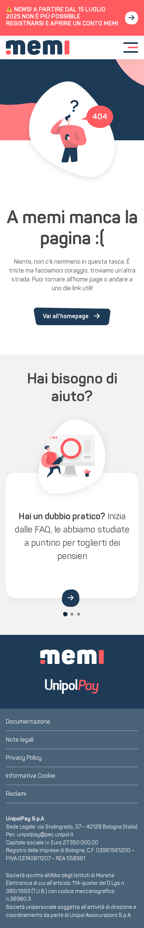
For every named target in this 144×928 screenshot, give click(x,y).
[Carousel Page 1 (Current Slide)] (65, 614)
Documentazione (28, 721)
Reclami (16, 793)
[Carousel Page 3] (78, 614)
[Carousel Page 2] (72, 614)
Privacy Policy (24, 757)
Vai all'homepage (66, 316)
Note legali (20, 739)
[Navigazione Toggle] (130, 47)
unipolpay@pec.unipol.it (45, 834)
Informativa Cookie (30, 775)
